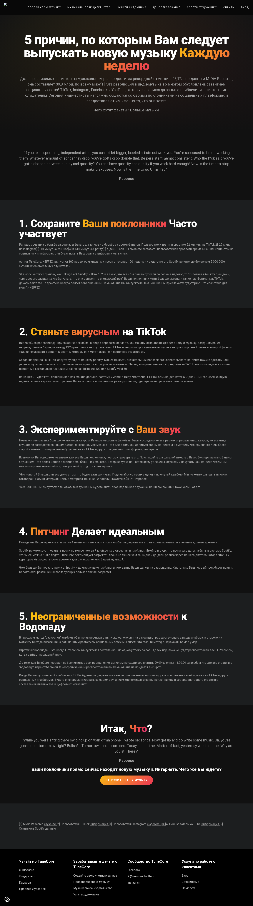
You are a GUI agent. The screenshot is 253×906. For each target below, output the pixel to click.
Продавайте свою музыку (91, 882)
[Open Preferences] (7, 899)
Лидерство (26, 876)
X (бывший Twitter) (140, 876)
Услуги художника (132, 7)
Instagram (133, 882)
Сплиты (229, 7)
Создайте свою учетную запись (95, 875)
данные (50, 828)
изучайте (50, 824)
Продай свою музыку (44, 7)
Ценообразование (167, 7)
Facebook (133, 870)
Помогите (188, 888)
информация (99, 824)
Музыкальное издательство (89, 7)
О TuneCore (26, 870)
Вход (245, 7)
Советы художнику (202, 7)
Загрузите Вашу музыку (127, 780)
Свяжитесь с (190, 882)
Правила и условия (32, 889)
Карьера (25, 882)
